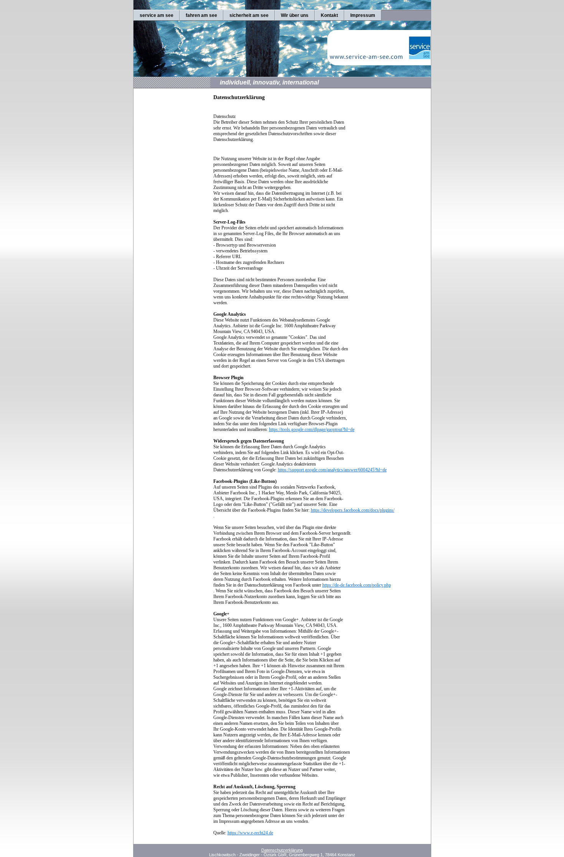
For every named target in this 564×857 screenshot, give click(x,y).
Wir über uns (294, 15)
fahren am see (201, 15)
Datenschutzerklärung (282, 850)
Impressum (362, 15)
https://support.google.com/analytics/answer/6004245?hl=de (332, 469)
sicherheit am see (249, 15)
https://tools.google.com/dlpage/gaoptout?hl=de (312, 429)
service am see (156, 15)
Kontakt (329, 15)
